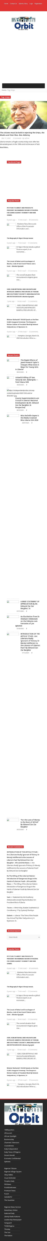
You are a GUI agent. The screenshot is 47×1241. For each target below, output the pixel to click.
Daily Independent (11, 1149)
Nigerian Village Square (12, 1171)
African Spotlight (10, 1136)
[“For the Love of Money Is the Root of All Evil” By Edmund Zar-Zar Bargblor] (13, 823)
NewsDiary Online (10, 1210)
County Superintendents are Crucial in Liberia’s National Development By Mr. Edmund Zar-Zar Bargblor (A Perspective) (27, 403)
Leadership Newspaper (13, 1220)
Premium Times (10, 1191)
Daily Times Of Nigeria (12, 1152)
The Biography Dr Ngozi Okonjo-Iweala (20, 238)
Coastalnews (9, 1146)
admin (27, 138)
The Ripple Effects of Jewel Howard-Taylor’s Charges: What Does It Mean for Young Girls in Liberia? (27, 365)
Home (6, 4)
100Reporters (9, 1130)
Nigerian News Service (12, 1207)
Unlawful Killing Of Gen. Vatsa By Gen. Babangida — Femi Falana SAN (26, 379)
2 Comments (17, 138)
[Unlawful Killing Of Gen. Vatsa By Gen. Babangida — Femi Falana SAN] (10, 381)
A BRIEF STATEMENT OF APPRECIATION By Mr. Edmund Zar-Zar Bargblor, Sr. (30, 605)
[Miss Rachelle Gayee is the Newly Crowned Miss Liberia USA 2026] (13, 506)
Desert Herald (9, 1155)
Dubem (9, 915)
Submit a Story (23, 4)
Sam (8, 897)
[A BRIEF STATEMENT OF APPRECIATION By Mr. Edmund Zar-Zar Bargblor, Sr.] (13, 605)
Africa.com (8, 1133)
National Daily (9, 1213)
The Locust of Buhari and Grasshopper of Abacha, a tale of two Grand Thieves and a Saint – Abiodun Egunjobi (21, 263)
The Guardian (9, 1200)
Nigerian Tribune (10, 1168)
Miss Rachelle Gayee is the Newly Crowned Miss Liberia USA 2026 (30, 417)
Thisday (7, 1229)
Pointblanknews (10, 1187)
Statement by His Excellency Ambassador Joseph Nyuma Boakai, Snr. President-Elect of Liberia (21, 900)
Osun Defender (10, 1178)
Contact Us (13, 4)
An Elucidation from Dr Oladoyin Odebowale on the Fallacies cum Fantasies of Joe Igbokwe (27, 621)
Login (31, 4)
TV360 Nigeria (9, 1226)
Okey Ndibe (8, 1175)
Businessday (9, 1139)
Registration (38, 4)
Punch (6, 1194)
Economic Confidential (12, 1158)
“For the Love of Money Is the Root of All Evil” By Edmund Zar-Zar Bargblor (30, 823)
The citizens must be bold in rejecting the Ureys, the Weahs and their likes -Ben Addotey (22, 133)
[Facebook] (24, 8)
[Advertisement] (23, 56)
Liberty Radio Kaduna (12, 1216)
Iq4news (7, 1161)
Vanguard (8, 1223)
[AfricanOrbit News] (23, 23)
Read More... (4, 147)
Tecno (9, 907)
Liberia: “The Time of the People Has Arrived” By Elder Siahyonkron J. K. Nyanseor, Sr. (22, 918)
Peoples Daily (9, 1181)
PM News (7, 1184)
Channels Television (11, 1142)
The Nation (8, 1235)
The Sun (7, 1232)
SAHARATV (8, 1197)
